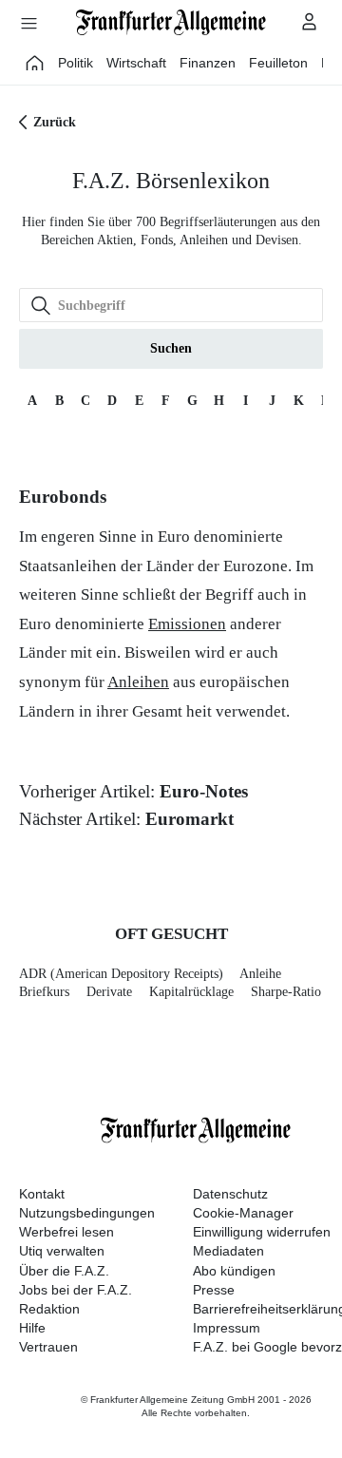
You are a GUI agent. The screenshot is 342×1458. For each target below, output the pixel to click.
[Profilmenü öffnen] (309, 21)
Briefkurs (44, 992)
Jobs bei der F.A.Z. (75, 1289)
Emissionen (187, 624)
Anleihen (138, 682)
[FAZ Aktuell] (35, 62)
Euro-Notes (204, 791)
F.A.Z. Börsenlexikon (171, 180)
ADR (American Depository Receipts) (121, 974)
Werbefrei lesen (66, 1231)
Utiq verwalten (61, 1250)
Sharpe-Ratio (286, 992)
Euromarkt (189, 819)
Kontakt (42, 1193)
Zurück (54, 122)
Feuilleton (278, 62)
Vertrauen (48, 1346)
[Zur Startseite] (171, 22)
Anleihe (260, 974)
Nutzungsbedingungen (87, 1212)
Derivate (109, 992)
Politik (75, 62)
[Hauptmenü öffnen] (28, 22)
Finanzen (208, 62)
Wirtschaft (136, 62)
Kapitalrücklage (191, 992)
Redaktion (49, 1308)
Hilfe (32, 1327)
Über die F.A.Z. (64, 1270)
